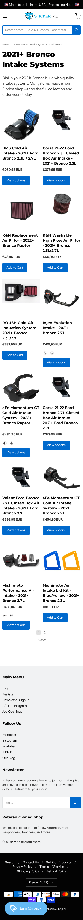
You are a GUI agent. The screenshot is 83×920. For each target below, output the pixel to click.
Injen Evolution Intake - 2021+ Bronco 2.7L (57, 328)
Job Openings (12, 711)
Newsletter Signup (15, 700)
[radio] (45, 353)
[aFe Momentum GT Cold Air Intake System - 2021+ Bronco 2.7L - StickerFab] (62, 478)
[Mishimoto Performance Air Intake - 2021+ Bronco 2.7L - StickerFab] (21, 561)
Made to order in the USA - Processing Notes (41, 5)
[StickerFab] (41, 16)
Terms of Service (51, 867)
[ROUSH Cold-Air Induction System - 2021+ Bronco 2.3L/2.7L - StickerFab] (21, 291)
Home (5, 44)
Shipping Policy (28, 871)
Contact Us (31, 862)
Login (6, 688)
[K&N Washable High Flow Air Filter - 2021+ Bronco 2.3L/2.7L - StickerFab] (62, 204)
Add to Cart (14, 267)
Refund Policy (56, 871)
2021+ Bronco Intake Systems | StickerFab (38, 44)
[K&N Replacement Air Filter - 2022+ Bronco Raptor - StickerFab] (21, 211)
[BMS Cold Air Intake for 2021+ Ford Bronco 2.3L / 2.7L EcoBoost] (21, 125)
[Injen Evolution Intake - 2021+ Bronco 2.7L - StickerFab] (62, 298)
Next (42, 640)
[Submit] (76, 30)
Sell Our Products (58, 862)
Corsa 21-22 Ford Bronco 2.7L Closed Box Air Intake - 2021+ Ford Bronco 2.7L (61, 418)
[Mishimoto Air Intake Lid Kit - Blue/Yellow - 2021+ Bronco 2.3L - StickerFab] (62, 561)
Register (8, 694)
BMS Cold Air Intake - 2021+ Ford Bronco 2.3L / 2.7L (20, 153)
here (13, 842)
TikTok (7, 752)
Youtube (8, 746)
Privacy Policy (22, 867)
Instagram (9, 740)
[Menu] (9, 16)
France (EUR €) (38, 882)
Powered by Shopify (53, 909)
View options (15, 180)
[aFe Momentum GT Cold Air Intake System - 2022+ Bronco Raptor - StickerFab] (21, 388)
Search (10, 862)
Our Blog (8, 758)
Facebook (9, 735)
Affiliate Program (14, 706)
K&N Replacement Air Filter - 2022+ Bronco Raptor (20, 240)
